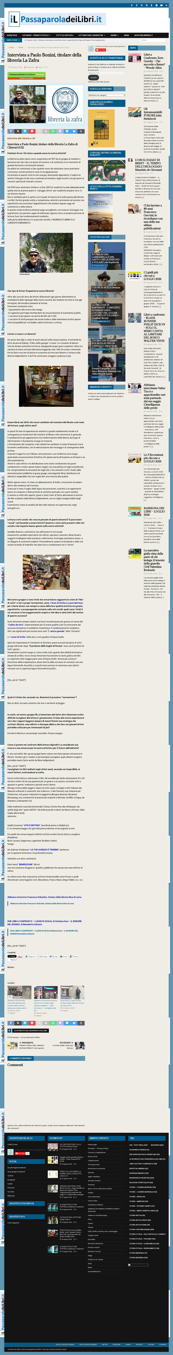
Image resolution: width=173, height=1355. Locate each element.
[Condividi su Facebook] (10, 131)
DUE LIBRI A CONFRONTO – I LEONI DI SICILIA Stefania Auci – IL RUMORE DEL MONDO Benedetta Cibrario (44, 932)
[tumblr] (151, 5)
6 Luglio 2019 (98, 293)
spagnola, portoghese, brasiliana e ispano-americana (104, 1210)
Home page (12, 35)
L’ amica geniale (56, 631)
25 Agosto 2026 (67, 1251)
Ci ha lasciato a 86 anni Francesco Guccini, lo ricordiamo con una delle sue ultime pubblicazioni (153, 217)
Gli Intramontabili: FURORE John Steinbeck (153, 113)
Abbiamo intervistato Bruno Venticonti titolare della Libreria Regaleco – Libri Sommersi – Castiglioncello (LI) (45, 1005)
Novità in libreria (138, 1168)
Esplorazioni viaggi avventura (144, 1154)
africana (91, 1172)
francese (91, 1184)
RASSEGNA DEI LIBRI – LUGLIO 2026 (154, 511)
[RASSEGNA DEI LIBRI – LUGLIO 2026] (134, 524)
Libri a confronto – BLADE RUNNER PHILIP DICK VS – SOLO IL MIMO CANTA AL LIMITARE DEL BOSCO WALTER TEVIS (154, 328)
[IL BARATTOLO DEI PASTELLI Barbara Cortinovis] (53, 1207)
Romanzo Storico (94, 1251)
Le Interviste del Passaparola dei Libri (30, 1030)
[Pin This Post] (31, 131)
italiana (90, 1192)
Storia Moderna (138, 1257)
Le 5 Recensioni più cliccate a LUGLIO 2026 (153, 458)
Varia (90, 1263)
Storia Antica (137, 1215)
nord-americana (94, 1196)
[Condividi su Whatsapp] (53, 131)
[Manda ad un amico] (38, 131)
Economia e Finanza (139, 1150)
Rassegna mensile (139, 1173)
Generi (113, 35)
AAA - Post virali (138, 1145)
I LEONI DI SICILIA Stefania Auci (106, 289)
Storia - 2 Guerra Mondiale (143, 1192)
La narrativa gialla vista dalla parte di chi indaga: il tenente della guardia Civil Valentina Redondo (154, 560)
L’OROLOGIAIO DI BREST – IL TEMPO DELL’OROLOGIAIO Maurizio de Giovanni (148, 165)
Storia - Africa (137, 1196)
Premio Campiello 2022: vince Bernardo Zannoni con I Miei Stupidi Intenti (106, 371)
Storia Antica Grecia (140, 1220)
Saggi (90, 1255)
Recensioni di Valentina (141, 1178)
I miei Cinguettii (13, 1222)
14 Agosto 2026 (152, 71)
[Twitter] (142, 5)
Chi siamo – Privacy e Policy (35, 35)
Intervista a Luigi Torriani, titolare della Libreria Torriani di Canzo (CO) (72, 1003)
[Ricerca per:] (153, 40)
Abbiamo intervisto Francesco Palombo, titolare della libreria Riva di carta (42, 903)
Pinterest (11, 1187)
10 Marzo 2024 (16, 67)
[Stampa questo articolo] (46, 131)
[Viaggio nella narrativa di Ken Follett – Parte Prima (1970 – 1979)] (53, 1160)
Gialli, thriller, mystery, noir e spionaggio (103, 1231)
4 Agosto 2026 (151, 282)
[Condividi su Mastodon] (59, 131)
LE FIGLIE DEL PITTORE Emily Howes (70, 1218)
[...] (157, 100)
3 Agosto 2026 (151, 344)
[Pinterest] (156, 5)
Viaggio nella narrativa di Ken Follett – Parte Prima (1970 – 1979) (71, 1159)
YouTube (10, 1191)
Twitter (10, 1175)
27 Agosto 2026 (67, 1178)
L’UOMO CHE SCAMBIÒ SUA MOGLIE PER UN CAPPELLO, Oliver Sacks (104, 343)
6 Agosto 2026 (151, 232)
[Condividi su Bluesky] (74, 131)
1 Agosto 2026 (151, 465)
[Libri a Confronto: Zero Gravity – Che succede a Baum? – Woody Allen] (134, 77)
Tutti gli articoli (64, 35)
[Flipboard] (166, 5)
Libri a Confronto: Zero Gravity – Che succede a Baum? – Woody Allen (154, 61)
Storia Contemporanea (141, 1229)
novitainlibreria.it (143, 35)
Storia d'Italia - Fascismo (142, 1239)
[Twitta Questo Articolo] (17, 131)
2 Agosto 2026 (151, 411)
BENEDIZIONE (25, 864)
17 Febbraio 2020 (99, 349)
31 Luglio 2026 (151, 518)
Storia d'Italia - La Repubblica (144, 1243)
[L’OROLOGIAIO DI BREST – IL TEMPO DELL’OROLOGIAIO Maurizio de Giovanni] (130, 177)
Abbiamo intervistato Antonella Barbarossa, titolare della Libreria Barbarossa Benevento (16, 1004)
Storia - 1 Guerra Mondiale (142, 1187)
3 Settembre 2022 (100, 377)
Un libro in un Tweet (95, 1259)
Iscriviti (94, 77)
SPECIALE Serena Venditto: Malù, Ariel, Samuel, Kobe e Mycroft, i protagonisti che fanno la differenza (71, 1233)
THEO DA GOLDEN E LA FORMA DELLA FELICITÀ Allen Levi (71, 1173)
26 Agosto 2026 (67, 1209)
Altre (90, 1219)
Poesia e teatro (94, 1247)
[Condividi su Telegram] (67, 131)
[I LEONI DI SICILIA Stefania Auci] (106, 284)
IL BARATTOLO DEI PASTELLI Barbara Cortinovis (72, 1205)
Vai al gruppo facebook (16, 1171)
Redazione (30, 67)
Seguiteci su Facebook (21, 1203)
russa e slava (92, 1200)
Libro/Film (91, 1239)
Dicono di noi (93, 1156)
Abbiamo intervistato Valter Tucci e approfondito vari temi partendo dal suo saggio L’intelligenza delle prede (154, 396)
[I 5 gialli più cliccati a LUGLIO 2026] (134, 289)
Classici (90, 1227)
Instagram (11, 1179)
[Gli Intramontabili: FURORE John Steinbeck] (134, 129)
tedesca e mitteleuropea (97, 1215)
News (126, 35)
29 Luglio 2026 (151, 573)
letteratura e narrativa (91, 35)
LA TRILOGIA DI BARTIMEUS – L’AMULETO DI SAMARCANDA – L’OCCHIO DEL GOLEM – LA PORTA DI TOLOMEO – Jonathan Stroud (106, 311)
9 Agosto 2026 (143, 173)
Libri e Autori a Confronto (143, 1164)
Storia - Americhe (138, 1201)
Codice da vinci (15, 624)
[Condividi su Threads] (81, 131)
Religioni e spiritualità (141, 1182)
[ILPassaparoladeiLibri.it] (57, 31)
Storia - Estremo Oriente (142, 1206)
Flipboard (11, 1195)
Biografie (157, 1145)
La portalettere (75, 603)
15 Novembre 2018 (100, 321)
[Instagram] (147, 5)
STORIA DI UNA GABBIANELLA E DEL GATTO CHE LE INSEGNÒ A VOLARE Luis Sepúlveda (106, 258)
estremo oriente (94, 1180)
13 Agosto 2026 (152, 122)
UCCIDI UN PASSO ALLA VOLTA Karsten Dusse (70, 1145)
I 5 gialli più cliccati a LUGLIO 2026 (152, 276)
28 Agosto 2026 (67, 1149)
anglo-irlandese (94, 1176)
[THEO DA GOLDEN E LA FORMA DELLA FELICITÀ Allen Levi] (53, 1174)
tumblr (10, 1183)
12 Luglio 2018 (99, 266)
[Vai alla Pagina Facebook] (132, 5)
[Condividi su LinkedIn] (25, 131)
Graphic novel (93, 1235)
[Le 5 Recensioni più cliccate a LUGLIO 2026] (134, 476)
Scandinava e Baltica (95, 1204)
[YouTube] (161, 5)
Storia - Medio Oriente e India (143, 1210)
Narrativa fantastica (95, 1243)
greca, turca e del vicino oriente (100, 1188)
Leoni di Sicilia (18, 637)
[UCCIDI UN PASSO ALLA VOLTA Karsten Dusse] (53, 1147)
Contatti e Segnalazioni (97, 1152)
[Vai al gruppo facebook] (137, 5)
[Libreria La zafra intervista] (46, 125)
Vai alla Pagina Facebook (16, 1167)
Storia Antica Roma (139, 1225)
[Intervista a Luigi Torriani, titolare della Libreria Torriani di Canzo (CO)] (72, 992)
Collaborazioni (93, 1160)
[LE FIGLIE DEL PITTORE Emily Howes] (53, 1220)
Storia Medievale (138, 1253)
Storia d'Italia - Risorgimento (144, 1248)
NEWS (133, 48)
